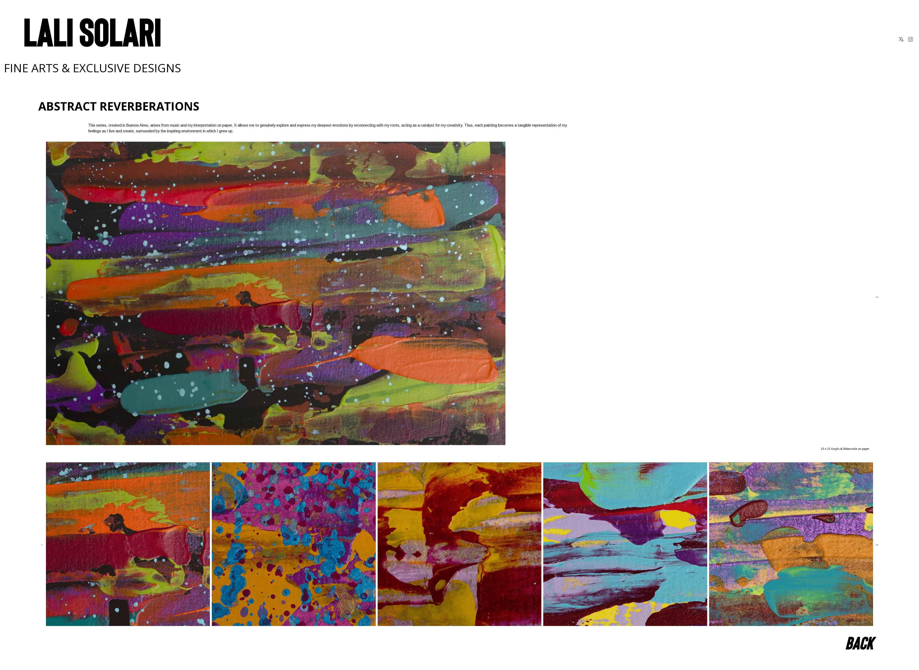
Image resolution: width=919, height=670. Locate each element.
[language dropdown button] (901, 39)
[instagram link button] (910, 39)
